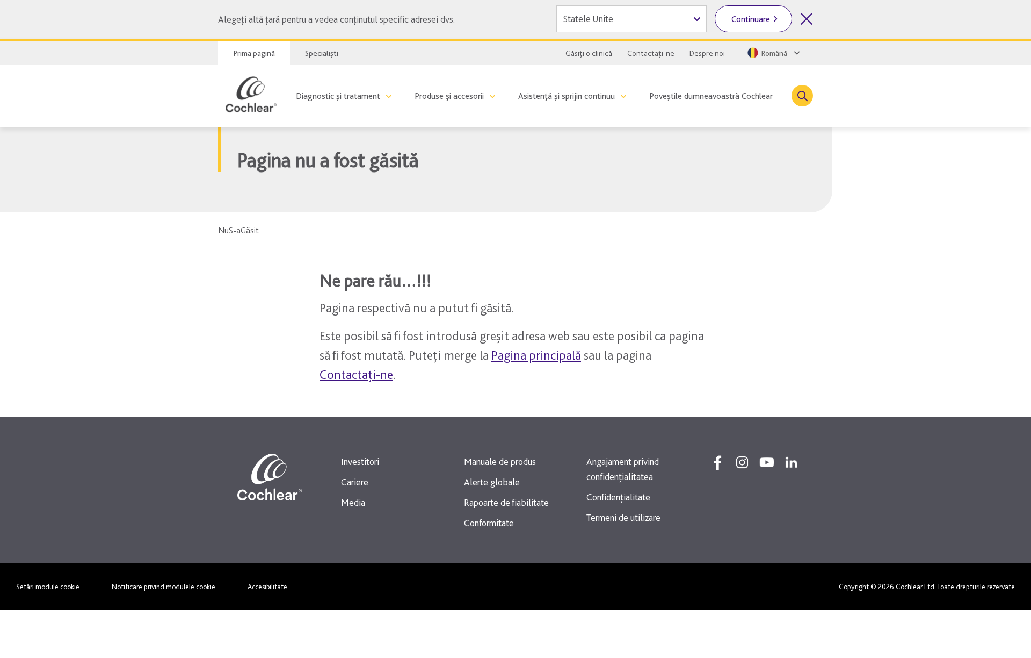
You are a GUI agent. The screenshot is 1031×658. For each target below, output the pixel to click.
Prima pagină (254, 53)
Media (353, 502)
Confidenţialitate (618, 497)
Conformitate (489, 522)
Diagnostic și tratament (338, 96)
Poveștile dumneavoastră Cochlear (711, 96)
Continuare (750, 19)
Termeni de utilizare (623, 517)
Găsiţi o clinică (588, 53)
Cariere (354, 482)
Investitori (360, 461)
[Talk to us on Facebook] (717, 462)
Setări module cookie (47, 586)
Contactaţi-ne (650, 53)
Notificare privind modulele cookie (163, 586)
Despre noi (707, 53)
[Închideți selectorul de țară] (806, 18)
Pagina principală (536, 355)
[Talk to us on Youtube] (767, 462)
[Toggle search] (802, 95)
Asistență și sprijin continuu (566, 96)
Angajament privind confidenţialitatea (622, 469)
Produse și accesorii (449, 96)
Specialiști (321, 53)
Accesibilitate (267, 586)
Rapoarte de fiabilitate (506, 502)
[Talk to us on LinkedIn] (791, 462)
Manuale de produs (500, 461)
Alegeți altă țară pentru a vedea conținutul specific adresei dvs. (336, 19)
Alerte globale (492, 482)
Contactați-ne (356, 374)
